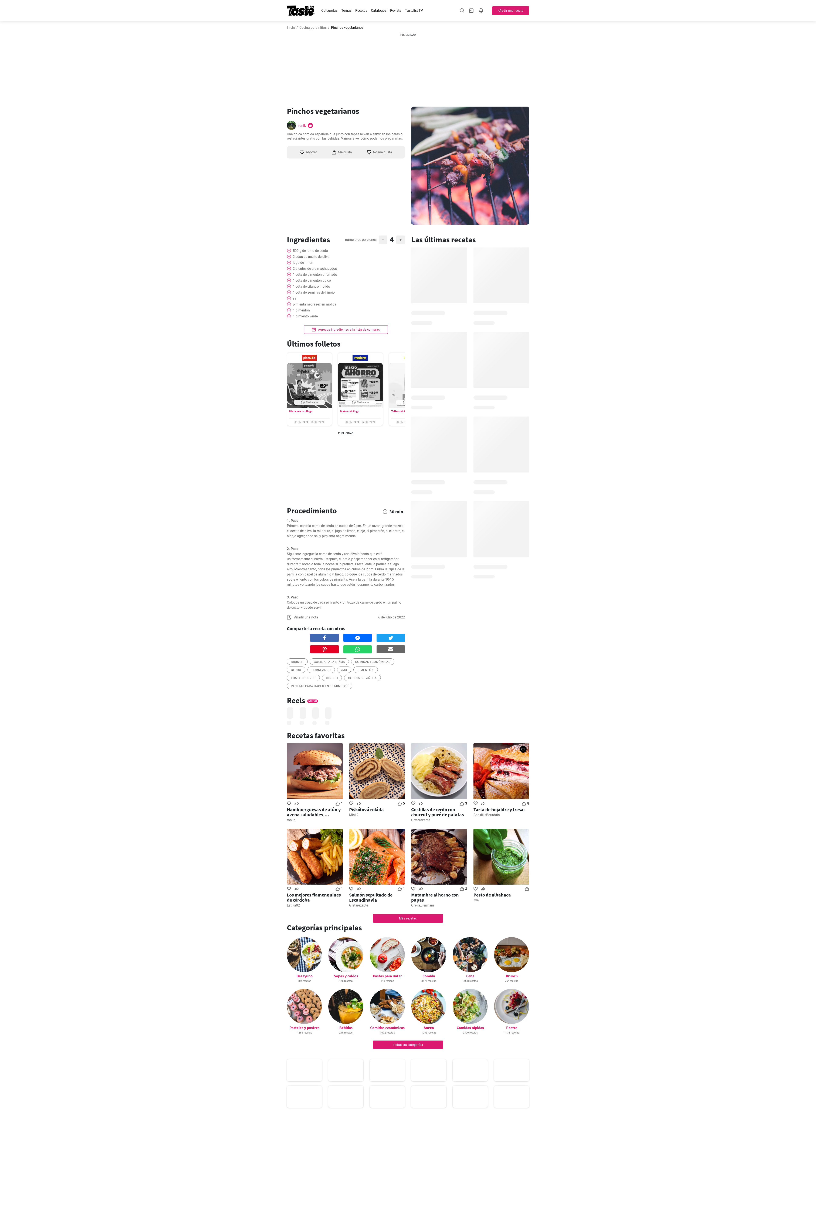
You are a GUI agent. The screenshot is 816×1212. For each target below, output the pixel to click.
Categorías (329, 11)
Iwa (476, 900)
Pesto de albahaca (492, 894)
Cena (470, 976)
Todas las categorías (408, 1044)
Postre (511, 1027)
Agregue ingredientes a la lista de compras (348, 329)
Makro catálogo (349, 411)
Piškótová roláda (366, 809)
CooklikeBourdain (486, 815)
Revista (395, 11)
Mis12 (353, 815)
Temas (346, 11)
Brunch (512, 976)
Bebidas (346, 1027)
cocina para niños (329, 662)
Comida (428, 976)
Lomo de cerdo (303, 678)
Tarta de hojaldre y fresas (499, 809)
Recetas (361, 11)
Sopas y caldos (346, 976)
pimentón (365, 670)
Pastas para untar (387, 976)
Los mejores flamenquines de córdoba (314, 897)
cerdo (296, 670)
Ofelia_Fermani (422, 905)
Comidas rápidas (470, 1027)
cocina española (362, 678)
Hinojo (332, 678)
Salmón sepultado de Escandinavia (370, 897)
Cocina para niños (313, 28)
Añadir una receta (511, 10)
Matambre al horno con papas (435, 897)
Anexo (429, 1027)
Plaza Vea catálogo (300, 411)
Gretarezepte (420, 820)
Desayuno (304, 976)
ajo (344, 670)
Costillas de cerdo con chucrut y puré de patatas (437, 812)
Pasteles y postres (304, 1027)
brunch (297, 662)
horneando (321, 670)
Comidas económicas (372, 662)
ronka (291, 820)
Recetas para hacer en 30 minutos (319, 686)
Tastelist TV (414, 11)
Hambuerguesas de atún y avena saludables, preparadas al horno (314, 812)
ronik (302, 126)
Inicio (291, 28)
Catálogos (378, 11)
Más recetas (408, 918)
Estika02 (293, 905)
